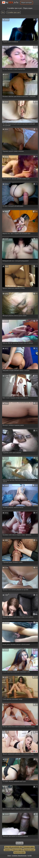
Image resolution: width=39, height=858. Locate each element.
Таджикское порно (29, 850)
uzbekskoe (7, 850)
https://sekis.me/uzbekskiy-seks (13, 847)
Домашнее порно (29, 847)
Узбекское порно (17, 850)
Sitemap (9, 855)
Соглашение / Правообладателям (19, 855)
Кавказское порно (19, 852)
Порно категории (26, 2)
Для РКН (29, 855)
